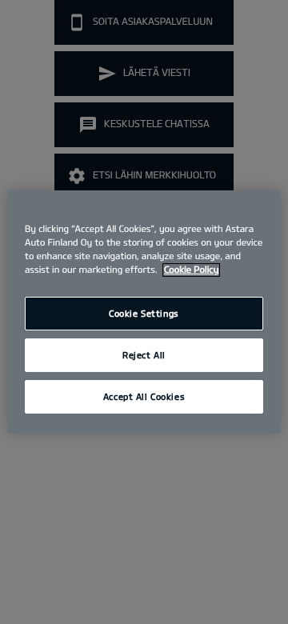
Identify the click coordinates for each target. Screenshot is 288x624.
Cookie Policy (191, 270)
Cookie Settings (144, 313)
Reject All (144, 355)
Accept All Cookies (144, 396)
